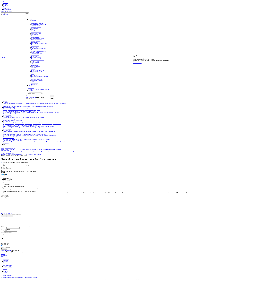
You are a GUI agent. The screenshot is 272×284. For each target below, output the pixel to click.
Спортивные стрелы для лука (33, 110)
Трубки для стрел (19, 113)
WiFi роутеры (13, 141)
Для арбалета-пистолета (53, 108)
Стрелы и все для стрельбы (37, 38)
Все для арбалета (35, 47)
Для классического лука (20, 124)
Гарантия (5, 262)
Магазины (5, 261)
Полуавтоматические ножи (29, 134)
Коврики (9, 140)
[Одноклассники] (4, 174)
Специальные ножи (36, 77)
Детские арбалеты (35, 66)
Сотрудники (42, 89)
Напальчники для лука (21, 125)
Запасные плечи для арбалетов (38, 48)
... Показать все (35, 28)
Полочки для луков (36, 57)
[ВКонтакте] (1, 174)
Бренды (5, 269)
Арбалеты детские (35, 25)
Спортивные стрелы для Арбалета (38, 108)
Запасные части (15, 127)
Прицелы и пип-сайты (36, 58)
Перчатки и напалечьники (37, 60)
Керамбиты (16, 136)
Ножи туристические (36, 135)
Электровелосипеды (37, 139)
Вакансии (47, 89)
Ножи (32, 74)
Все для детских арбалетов (37, 70)
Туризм (33, 81)
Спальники (19, 140)
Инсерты (12, 113)
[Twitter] (3, 174)
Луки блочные (34, 30)
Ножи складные (35, 75)
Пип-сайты (44, 124)
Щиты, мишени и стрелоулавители (39, 43)
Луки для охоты (35, 35)
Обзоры (5, 274)
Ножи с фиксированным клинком (39, 76)
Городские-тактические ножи (49, 135)
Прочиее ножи (30, 136)
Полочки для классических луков (30, 122)
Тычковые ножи (23, 136)
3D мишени (56, 112)
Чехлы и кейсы (35, 61)
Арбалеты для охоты (36, 27)
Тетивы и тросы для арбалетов (38, 51)
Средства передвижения (37, 80)
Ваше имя (3, 196)
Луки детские (34, 34)
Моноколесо (29, 139)
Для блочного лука (17, 122)
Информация (4, 255)
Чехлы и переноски (26, 119)
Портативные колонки (51, 141)
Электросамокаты (47, 139)
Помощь (3, 256)
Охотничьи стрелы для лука (19, 110)
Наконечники (34, 42)
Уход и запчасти (35, 62)
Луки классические (36, 32)
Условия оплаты (7, 266)
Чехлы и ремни (35, 52)
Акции (5, 101)
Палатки (14, 140)
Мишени (23, 112)
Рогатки (33, 69)
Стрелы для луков (35, 41)
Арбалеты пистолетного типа (38, 24)
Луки (32, 29)
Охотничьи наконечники (16, 111)
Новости (37, 89)
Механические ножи (41, 134)
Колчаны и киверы (53, 151)
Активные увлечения (36, 79)
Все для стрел (34, 44)
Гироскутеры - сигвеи (20, 139)
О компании (31, 89)
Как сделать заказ (7, 265)
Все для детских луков (36, 71)
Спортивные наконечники (29, 111)
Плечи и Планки (35, 127)
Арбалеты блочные (36, 21)
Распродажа (34, 84)
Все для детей (34, 65)
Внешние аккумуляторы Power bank (25, 141)
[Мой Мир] (6, 174)
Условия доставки (7, 267)
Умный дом (60, 141)
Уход (53, 127)
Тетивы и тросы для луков (45, 127)
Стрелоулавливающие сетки (46, 112)
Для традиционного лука (45, 122)
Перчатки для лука (32, 125)
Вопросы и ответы (7, 275)
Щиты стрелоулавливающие (32, 112)
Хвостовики (26, 113)
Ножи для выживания (25, 135)
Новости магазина (6, 246)
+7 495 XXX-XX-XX (6, 11)
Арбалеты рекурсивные (37, 23)
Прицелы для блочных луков (54, 124)
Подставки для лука (49, 126)
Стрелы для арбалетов (36, 39)
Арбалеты (33, 20)
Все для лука (34, 56)
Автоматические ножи (16, 134)
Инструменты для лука (24, 127)
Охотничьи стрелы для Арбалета (22, 108)
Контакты (5, 260)
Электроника (34, 83)
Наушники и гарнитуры (40, 141)
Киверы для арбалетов (36, 49)
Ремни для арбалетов (16, 119)
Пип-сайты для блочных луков (33, 124)
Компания (3, 254)
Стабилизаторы (69, 151)
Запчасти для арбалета (36, 53)
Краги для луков (62, 151)
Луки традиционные (36, 33)
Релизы (75, 151)
